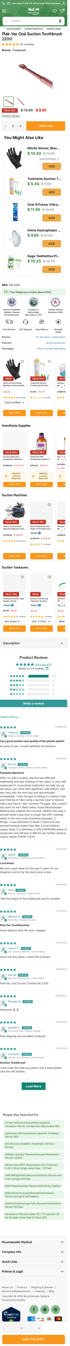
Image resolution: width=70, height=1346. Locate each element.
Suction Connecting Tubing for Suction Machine (39, 601)
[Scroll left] (3, 29)
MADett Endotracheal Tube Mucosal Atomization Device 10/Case (33, 1205)
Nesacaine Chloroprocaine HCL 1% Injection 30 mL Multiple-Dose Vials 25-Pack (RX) (32, 1216)
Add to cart (34, 1339)
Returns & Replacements (16, 1291)
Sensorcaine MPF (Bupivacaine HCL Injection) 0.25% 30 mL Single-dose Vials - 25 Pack (31, 1166)
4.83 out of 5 (43, 664)
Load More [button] (33, 1086)
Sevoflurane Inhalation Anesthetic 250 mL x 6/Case (30, 1145)
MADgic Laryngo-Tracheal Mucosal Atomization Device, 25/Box (32, 1156)
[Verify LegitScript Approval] (11, 1316)
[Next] (62, 387)
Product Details (11, 115)
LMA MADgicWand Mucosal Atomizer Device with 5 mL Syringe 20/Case (33, 1177)
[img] (8, 727)
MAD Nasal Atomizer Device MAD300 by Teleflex (33, 1185)
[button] (60, 21)
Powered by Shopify (13, 1299)
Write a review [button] (33, 703)
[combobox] (37, 21)
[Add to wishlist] (22, 361)
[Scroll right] (64, 29)
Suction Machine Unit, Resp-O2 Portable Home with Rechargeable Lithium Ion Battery (41, 530)
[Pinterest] (55, 1309)
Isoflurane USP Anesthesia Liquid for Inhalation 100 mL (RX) (40, 459)
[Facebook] (33, 1309)
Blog (51, 1291)
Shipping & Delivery (42, 1287)
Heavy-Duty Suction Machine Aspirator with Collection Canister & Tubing (13, 530)
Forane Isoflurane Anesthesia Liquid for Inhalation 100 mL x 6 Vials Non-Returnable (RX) (32, 1124)
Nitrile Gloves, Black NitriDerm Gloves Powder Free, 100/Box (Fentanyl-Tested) (14, 386)
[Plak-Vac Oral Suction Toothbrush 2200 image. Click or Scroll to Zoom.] (34, 75)
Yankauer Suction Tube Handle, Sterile (13, 599)
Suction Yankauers (52, 28)
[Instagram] (44, 1309)
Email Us (22, 1287)
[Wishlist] (55, 11)
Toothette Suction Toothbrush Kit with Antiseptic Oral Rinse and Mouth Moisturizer (40, 386)
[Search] (6, 21)
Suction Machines (30, 28)
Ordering (40, 1291)
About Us (7, 1287)
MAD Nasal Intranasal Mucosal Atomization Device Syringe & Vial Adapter (29, 1194)
